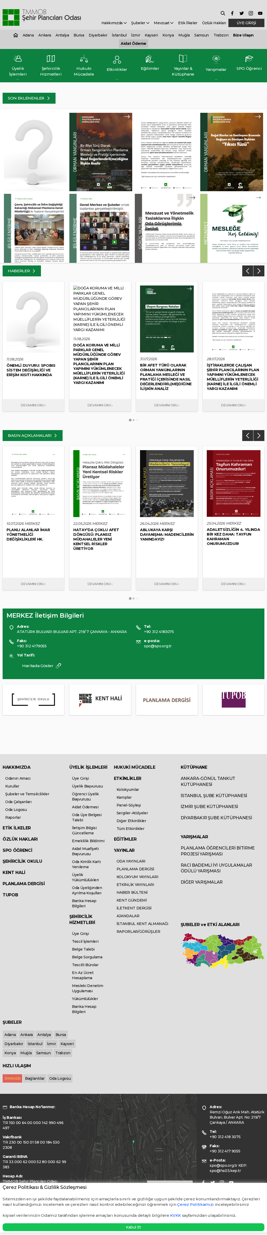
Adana (28, 35)
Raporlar (13, 817)
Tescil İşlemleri (85, 941)
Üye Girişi (80, 778)
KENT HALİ (14, 872)
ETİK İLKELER (17, 828)
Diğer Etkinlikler (131, 820)
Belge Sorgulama (87, 957)
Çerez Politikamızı (196, 1204)
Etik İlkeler (187, 23)
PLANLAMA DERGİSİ (24, 883)
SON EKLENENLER (26, 98)
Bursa (79, 35)
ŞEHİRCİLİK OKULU (22, 861)
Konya (168, 35)
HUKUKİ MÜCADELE (134, 767)
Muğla (184, 35)
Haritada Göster (38, 665)
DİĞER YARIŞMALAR (202, 882)
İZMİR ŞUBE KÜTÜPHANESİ (209, 806)
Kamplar (124, 797)
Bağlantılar (35, 1078)
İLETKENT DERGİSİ (134, 908)
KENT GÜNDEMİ (132, 900)
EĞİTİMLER (125, 839)
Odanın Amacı (18, 778)
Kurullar (12, 786)
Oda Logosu (16, 809)
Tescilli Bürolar (85, 965)
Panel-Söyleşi (129, 805)
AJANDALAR (128, 916)
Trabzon (221, 35)
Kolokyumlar (128, 789)
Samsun (201, 35)
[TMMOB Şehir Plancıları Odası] (42, 17)
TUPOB (10, 894)
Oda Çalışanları (18, 801)
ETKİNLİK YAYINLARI (135, 884)
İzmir (135, 35)
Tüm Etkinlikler (130, 828)
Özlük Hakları (214, 23)
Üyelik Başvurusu (87, 786)
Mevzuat (162, 23)
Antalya (62, 35)
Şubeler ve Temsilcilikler (27, 794)
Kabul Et (133, 1227)
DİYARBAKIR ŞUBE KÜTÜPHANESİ (216, 817)
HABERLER (19, 270)
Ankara (44, 35)
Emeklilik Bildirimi (88, 841)
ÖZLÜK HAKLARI (20, 839)
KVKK (175, 1215)
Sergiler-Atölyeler (132, 813)
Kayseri (151, 35)
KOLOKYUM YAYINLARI (138, 876)
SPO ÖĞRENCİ (17, 850)
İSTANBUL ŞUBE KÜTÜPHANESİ (214, 795)
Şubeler (138, 23)
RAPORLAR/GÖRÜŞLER (138, 931)
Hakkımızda (112, 23)
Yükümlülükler (85, 998)
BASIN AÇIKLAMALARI (30, 435)
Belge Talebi (83, 949)
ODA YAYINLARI (131, 861)
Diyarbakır (98, 35)
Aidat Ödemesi (85, 807)
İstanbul (119, 35)
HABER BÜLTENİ (132, 892)
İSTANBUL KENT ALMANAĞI (142, 923)
